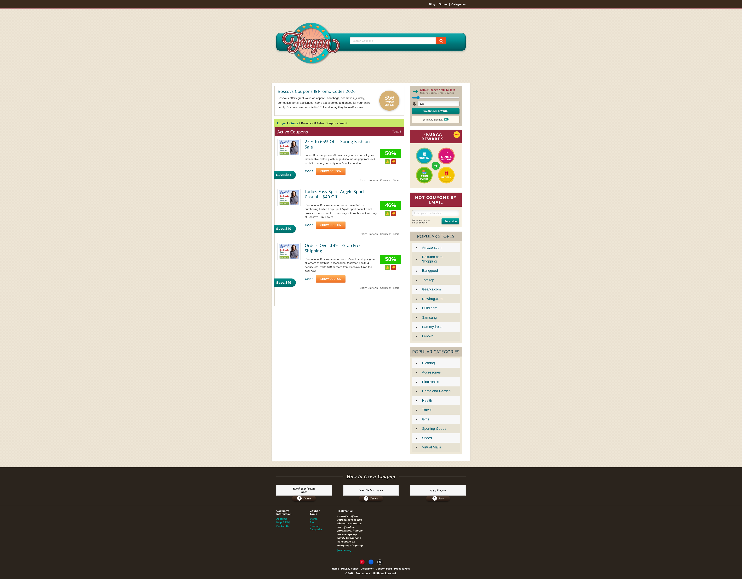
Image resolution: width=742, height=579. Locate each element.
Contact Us (282, 526)
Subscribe (450, 221)
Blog (432, 4)
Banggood (430, 271)
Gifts (425, 419)
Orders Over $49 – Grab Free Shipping (333, 248)
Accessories (431, 372)
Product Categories (316, 528)
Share (396, 180)
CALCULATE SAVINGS (435, 111)
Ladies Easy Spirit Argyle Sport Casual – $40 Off (334, 194)
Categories (458, 4)
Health (427, 400)
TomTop (428, 280)
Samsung (429, 317)
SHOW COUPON (330, 171)
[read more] (344, 550)
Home (335, 568)
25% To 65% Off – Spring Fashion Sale (337, 144)
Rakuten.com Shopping (432, 259)
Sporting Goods (434, 428)
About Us (281, 518)
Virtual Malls (431, 447)
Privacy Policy (349, 568)
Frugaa (281, 123)
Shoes (427, 438)
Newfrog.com (432, 299)
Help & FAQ (283, 522)
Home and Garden (436, 391)
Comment (385, 180)
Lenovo (427, 336)
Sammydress (432, 327)
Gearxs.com (431, 289)
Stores (443, 4)
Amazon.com (432, 248)
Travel (426, 410)
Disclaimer (367, 568)
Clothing (428, 363)
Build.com (429, 308)
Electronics (430, 382)
